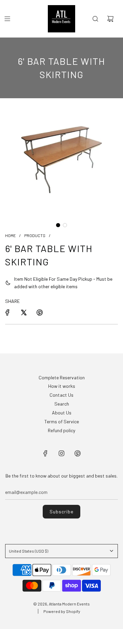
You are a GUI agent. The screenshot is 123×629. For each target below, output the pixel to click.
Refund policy (61, 430)
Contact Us (61, 395)
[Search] (95, 18)
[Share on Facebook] (7, 312)
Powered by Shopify (61, 611)
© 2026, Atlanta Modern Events (61, 603)
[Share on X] (23, 312)
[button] (58, 225)
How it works (61, 386)
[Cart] (110, 18)
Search (61, 404)
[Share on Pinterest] (39, 312)
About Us (61, 412)
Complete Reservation (62, 377)
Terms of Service (61, 421)
